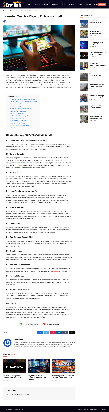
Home (29, 4)
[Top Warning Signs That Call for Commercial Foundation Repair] (84, 87)
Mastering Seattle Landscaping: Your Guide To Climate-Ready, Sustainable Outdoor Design (95, 32)
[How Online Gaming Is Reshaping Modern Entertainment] (84, 45)
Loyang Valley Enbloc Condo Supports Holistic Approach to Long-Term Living (96, 106)
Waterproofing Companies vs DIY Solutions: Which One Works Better (96, 75)
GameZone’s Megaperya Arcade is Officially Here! (12, 377)
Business (71, 4)
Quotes (55, 4)
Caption (45, 4)
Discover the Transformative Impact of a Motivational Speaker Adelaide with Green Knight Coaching (97, 64)
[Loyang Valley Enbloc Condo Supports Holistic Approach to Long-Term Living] (84, 109)
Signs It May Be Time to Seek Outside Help (96, 117)
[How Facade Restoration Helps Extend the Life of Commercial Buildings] (84, 24)
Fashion (88, 4)
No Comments (43, 21)
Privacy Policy (94, 409)
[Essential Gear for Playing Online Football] (39, 48)
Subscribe (102, 4)
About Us (86, 409)
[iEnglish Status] (13, 4)
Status (36, 4)
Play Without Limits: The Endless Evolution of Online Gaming (37, 378)
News (63, 4)
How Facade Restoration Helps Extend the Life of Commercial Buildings (96, 22)
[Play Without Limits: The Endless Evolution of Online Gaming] (39, 366)
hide (17, 96)
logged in (15, 394)
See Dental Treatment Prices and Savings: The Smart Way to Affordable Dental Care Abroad (97, 96)
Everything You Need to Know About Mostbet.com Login (63, 377)
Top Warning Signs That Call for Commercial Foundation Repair (96, 85)
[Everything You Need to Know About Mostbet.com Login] (63, 366)
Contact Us (103, 409)
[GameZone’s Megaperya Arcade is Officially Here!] (14, 366)
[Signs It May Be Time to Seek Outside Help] (84, 119)
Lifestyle (80, 4)
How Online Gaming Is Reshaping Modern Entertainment (96, 43)
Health (96, 4)
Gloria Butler (12, 21)
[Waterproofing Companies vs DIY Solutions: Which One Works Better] (84, 77)
